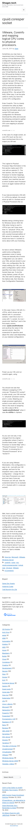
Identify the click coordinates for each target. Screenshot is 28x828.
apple (4, 635)
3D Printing (6, 629)
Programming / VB (8, 719)
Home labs (6, 692)
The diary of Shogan (9, 746)
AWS (4, 647)
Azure (4, 650)
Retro (4, 725)
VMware (22, 557)
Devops (5, 671)
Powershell (6, 716)
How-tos (8, 557)
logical (20, 565)
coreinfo (7, 562)
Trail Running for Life (9, 589)
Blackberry (6, 653)
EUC (3, 680)
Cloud (4, 659)
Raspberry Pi (6, 722)
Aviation (5, 644)
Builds (4, 656)
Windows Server (8, 560)
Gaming (5, 686)
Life (3, 701)
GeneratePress (14, 825)
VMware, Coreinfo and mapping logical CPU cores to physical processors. (13, 38)
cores (13, 562)
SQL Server (6, 737)
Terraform (5, 743)
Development (7, 668)
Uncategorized (7, 749)
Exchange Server (8, 683)
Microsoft (15, 557)
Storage (5, 740)
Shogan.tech (9, 2)
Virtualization (7, 752)
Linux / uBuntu (7, 704)
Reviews (5, 728)
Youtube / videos (8, 764)
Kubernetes (6, 698)
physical (9, 568)
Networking (6, 710)
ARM (4, 638)
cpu (17, 562)
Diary (4, 674)
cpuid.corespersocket (9, 565)
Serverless (6, 734)
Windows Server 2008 (10, 761)
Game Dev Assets (8, 583)
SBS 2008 (5, 731)
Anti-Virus (5, 632)
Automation (6, 641)
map (3, 568)
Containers (6, 662)
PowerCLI (5, 713)
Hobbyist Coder (7, 586)
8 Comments (9, 570)
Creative (5, 665)
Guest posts (6, 689)
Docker (4, 677)
